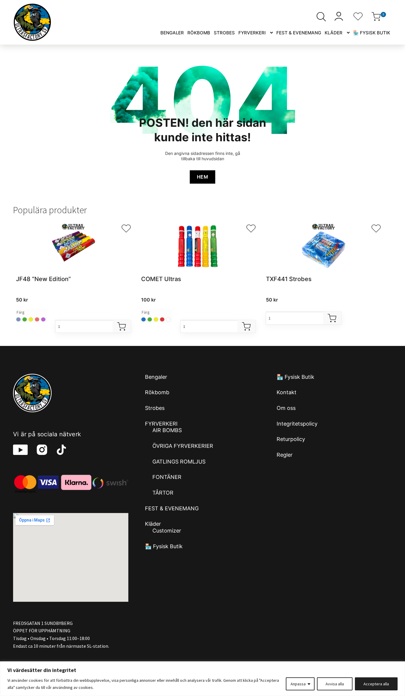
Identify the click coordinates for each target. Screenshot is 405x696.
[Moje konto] (339, 16)
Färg (21, 312)
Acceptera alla (376, 684)
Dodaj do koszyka (332, 318)
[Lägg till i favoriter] (126, 228)
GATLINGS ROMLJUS (178, 461)
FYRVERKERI (252, 33)
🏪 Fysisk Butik (371, 33)
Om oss (286, 408)
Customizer (166, 530)
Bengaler (172, 33)
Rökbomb (198, 33)
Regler (285, 455)
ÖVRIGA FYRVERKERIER (182, 446)
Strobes (224, 33)
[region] (202, 678)
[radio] (24, 319)
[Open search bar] (321, 16)
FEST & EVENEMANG (298, 33)
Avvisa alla (335, 684)
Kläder (333, 33)
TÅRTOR (162, 493)
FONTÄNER (166, 477)
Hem (202, 177)
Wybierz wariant (121, 326)
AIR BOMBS (167, 430)
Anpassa (298, 684)
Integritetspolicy (297, 424)
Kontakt (286, 392)
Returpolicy (291, 439)
